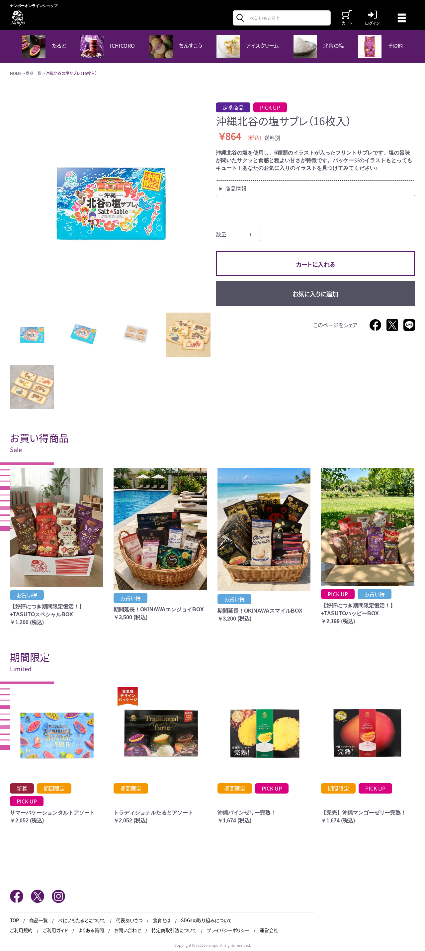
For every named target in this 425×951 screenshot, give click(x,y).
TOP (14, 920)
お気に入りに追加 (315, 293)
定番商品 (233, 107)
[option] (110, 202)
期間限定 (54, 788)
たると (58, 45)
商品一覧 (34, 73)
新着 (22, 788)
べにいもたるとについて (82, 920)
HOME (16, 73)
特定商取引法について (174, 930)
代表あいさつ (129, 920)
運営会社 (269, 930)
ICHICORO (122, 45)
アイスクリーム (262, 45)
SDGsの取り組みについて (206, 920)
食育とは (162, 920)
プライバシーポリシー (228, 930)
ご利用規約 (21, 930)
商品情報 (235, 188)
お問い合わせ (127, 930)
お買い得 (27, 595)
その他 (394, 45)
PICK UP (270, 107)
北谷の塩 (333, 45)
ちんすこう (190, 45)
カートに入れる (315, 264)
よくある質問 (91, 930)
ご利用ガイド (55, 930)
